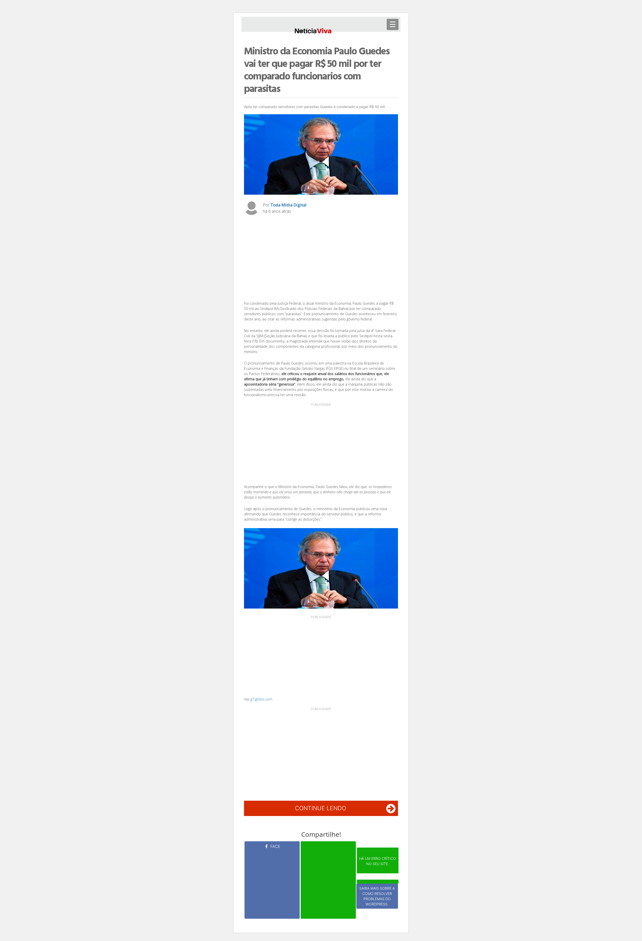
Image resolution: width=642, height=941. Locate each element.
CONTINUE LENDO (320, 808)
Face (274, 846)
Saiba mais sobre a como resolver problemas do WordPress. (377, 896)
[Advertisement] (321, 259)
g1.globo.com (261, 699)
